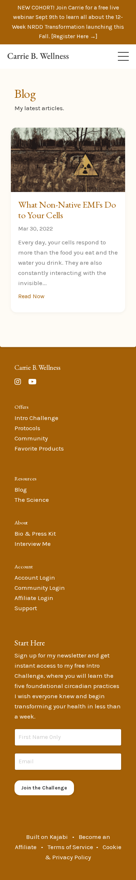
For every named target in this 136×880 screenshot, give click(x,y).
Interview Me (33, 543)
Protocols (27, 428)
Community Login (40, 587)
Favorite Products (39, 448)
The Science (32, 499)
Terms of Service (70, 847)
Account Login (35, 577)
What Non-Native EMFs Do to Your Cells (67, 209)
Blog (21, 489)
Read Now (31, 296)
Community (31, 438)
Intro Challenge (36, 417)
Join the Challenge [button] (44, 788)
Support (26, 608)
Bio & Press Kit (35, 533)
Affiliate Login (34, 597)
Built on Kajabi (47, 836)
